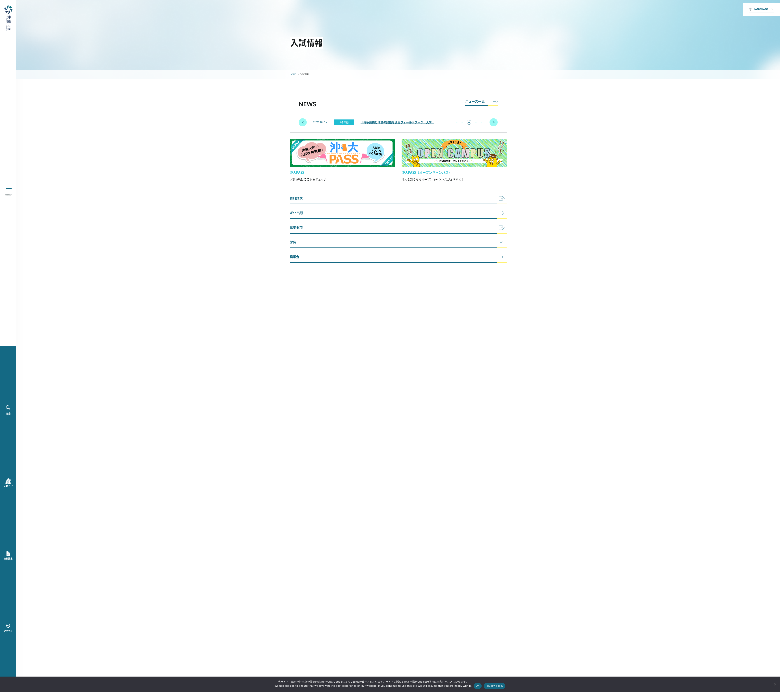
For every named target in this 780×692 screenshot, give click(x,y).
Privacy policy (495, 685)
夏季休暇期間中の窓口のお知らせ (396, 122)
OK (478, 685)
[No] (775, 684)
